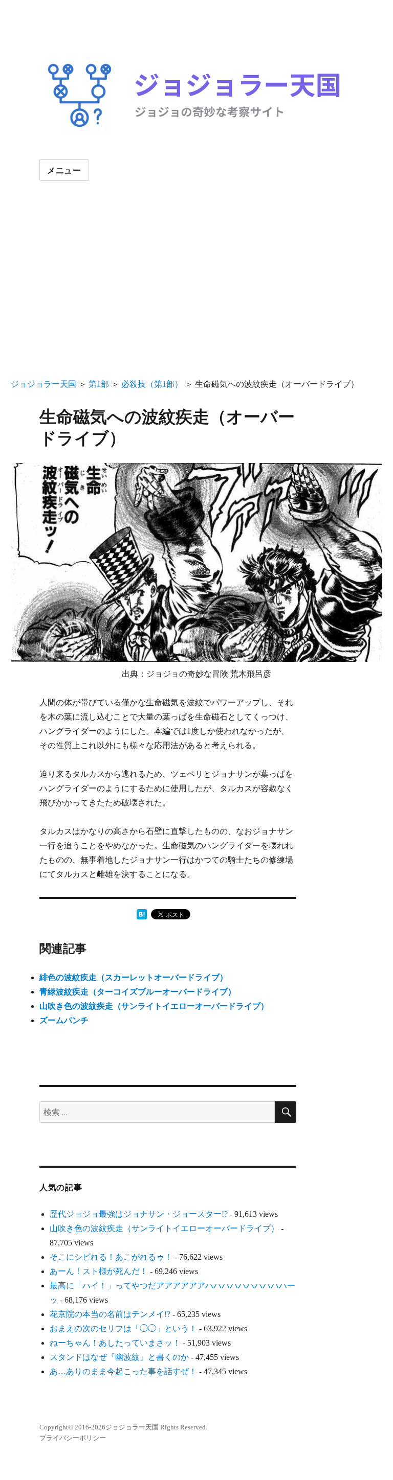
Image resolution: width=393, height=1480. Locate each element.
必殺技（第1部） (152, 384)
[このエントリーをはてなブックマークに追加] (142, 914)
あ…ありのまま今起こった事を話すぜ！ (123, 1371)
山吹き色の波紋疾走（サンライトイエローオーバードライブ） (154, 1006)
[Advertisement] (198, 301)
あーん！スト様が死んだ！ (99, 1271)
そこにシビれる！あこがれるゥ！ (111, 1257)
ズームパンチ (64, 1020)
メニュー (64, 170)
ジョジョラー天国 (43, 384)
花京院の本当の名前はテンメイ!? (110, 1314)
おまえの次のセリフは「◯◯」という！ (123, 1328)
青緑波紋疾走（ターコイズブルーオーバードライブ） (137, 991)
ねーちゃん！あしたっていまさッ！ (115, 1342)
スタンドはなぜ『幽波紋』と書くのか (119, 1357)
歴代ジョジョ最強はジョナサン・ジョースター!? (139, 1214)
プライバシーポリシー (72, 1438)
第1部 (99, 384)
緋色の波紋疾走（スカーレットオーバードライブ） (133, 977)
